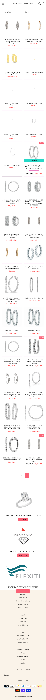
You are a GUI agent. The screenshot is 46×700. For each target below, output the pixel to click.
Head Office (23, 680)
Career (23, 659)
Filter (9, 12)
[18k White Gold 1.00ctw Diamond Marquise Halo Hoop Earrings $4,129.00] (12, 379)
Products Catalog (23, 649)
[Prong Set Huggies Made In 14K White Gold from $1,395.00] (34, 253)
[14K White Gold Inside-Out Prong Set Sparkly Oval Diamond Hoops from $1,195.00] (12, 284)
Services (23, 621)
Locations (23, 663)
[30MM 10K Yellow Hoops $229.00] (34, 121)
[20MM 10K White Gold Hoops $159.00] (12, 121)
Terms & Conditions (23, 601)
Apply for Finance (23, 656)
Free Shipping (23, 625)
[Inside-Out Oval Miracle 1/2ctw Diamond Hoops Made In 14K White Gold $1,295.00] (12, 412)
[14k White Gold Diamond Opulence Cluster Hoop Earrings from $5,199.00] (12, 221)
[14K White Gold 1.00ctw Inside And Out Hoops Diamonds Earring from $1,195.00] (34, 412)
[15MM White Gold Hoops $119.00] (34, 90)
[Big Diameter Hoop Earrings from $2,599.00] (34, 284)
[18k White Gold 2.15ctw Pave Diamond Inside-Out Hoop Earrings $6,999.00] (34, 221)
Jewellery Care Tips (23, 639)
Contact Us (23, 597)
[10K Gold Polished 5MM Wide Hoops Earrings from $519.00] (12, 59)
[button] (34, 170)
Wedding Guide (23, 642)
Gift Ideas (23, 653)
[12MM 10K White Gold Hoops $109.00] (12, 90)
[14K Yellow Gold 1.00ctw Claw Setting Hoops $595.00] (12, 253)
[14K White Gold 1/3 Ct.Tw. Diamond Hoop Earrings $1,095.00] (12, 444)
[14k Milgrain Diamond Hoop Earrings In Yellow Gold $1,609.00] (34, 26)
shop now (23, 555)
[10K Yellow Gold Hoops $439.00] (12, 152)
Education (22, 615)
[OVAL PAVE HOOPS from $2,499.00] (12, 317)
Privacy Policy (23, 604)
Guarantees (23, 618)
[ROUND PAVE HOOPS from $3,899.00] (34, 317)
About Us (23, 594)
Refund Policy (23, 608)
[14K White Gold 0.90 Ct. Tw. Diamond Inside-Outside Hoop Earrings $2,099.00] (12, 346)
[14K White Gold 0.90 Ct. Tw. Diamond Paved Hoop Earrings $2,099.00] (12, 187)
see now (23, 519)
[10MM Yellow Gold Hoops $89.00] (34, 59)
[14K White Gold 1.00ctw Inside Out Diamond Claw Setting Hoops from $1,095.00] (34, 379)
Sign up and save (23, 669)
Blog (23, 632)
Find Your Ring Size (22, 635)
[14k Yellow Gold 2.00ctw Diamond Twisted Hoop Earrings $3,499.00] (12, 26)
